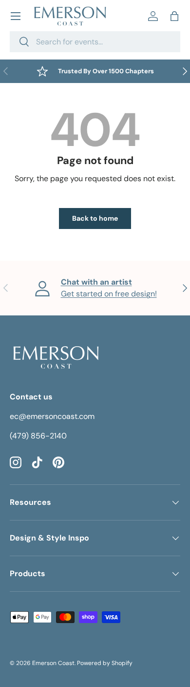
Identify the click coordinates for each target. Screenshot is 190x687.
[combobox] (95, 41)
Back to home (95, 218)
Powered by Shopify (105, 663)
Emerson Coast (53, 663)
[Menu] (15, 16)
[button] (174, 16)
